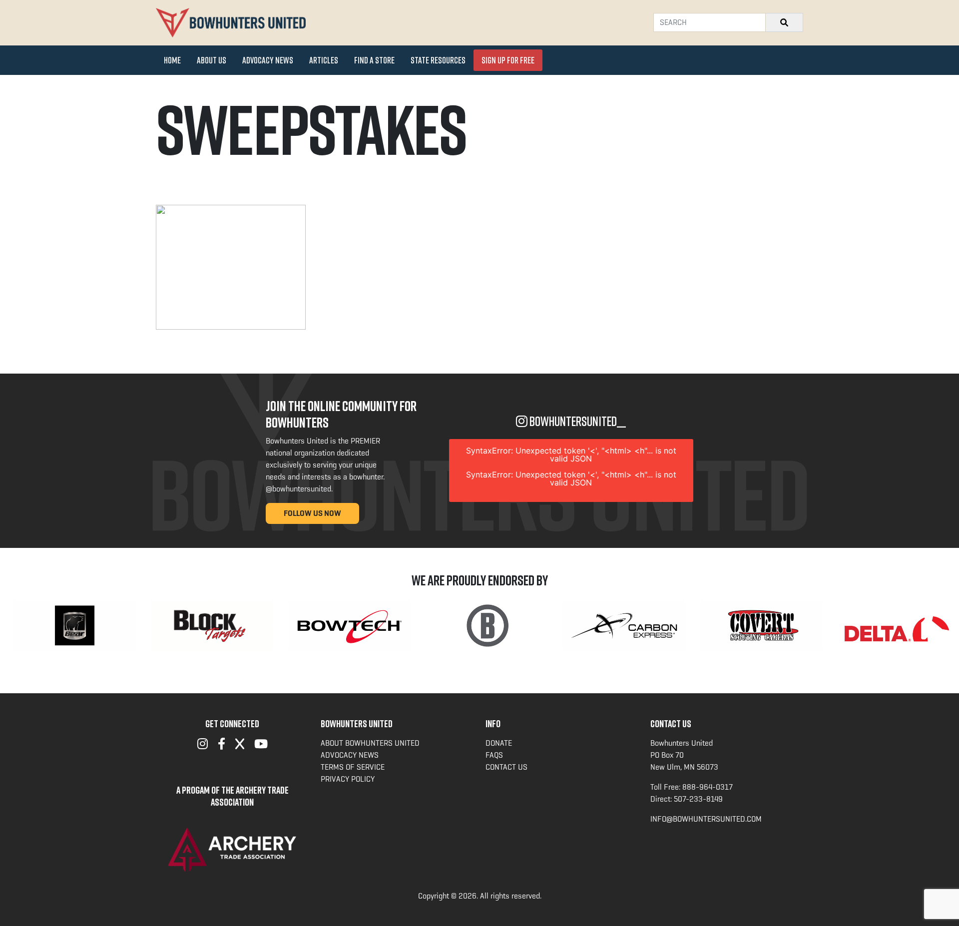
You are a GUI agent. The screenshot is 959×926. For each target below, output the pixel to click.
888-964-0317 (707, 787)
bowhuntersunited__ (576, 421)
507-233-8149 (698, 799)
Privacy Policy (348, 779)
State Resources (438, 59)
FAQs (494, 755)
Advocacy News (267, 59)
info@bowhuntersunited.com (706, 819)
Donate (498, 743)
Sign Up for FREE (507, 59)
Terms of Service (353, 767)
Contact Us (506, 767)
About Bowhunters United (370, 743)
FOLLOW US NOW (312, 513)
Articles (323, 59)
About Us (211, 59)
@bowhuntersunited (298, 488)
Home (172, 59)
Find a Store (374, 59)
